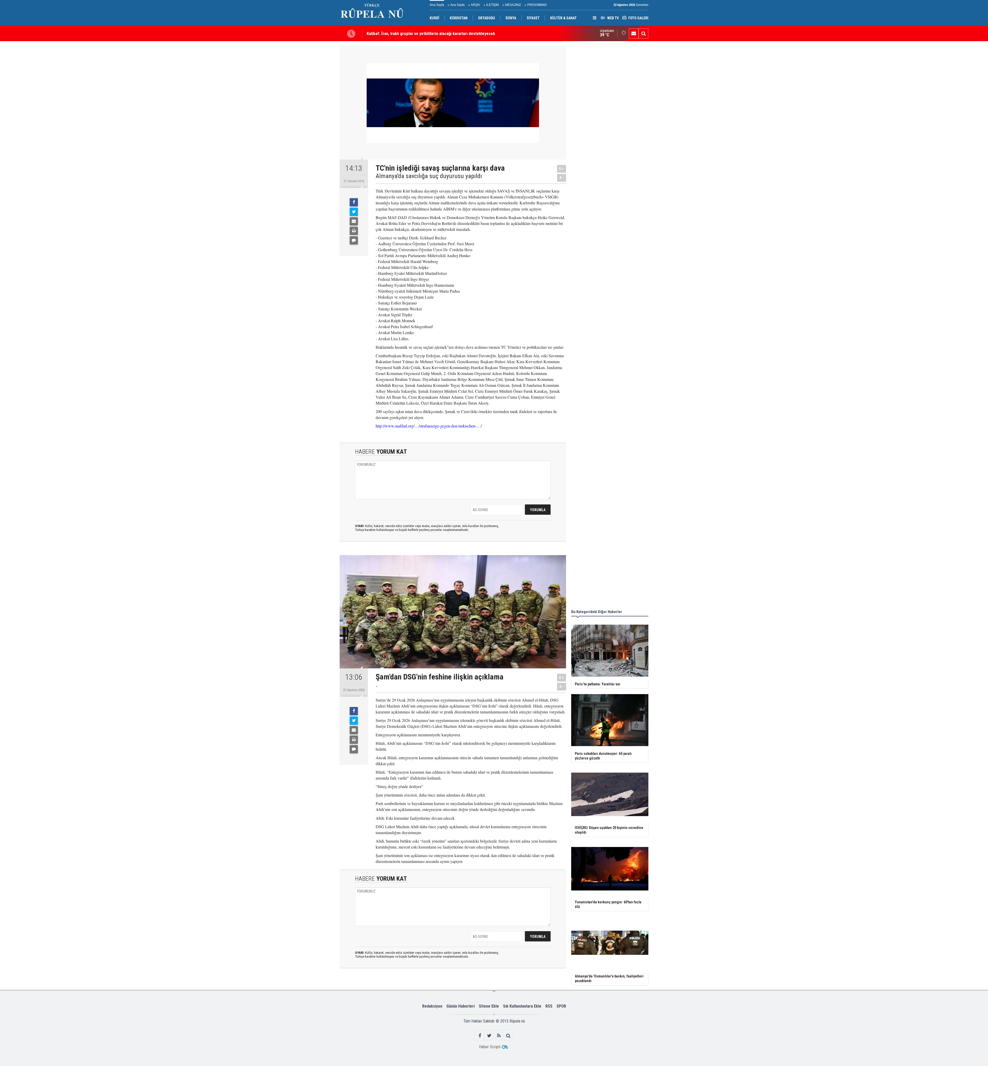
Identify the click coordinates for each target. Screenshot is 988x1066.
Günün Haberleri (460, 1006)
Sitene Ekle (489, 1006)
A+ (561, 168)
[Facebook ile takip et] (479, 1035)
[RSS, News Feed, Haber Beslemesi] (499, 1035)
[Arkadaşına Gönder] (354, 221)
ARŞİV (475, 5)
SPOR (561, 1006)
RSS (548, 1006)
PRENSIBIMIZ (537, 5)
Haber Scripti (489, 1046)
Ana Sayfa (437, 5)
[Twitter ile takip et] (489, 1035)
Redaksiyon (432, 1006)
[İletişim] (634, 33)
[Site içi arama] (643, 33)
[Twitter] (354, 212)
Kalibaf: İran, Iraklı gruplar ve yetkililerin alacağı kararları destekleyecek (431, 31)
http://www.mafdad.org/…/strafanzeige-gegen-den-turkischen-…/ (429, 426)
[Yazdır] (354, 231)
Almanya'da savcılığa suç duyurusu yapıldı (429, 176)
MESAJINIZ (513, 5)
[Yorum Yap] (354, 240)
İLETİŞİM (492, 5)
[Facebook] (354, 202)
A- (561, 177)
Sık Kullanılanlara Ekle (522, 1006)
